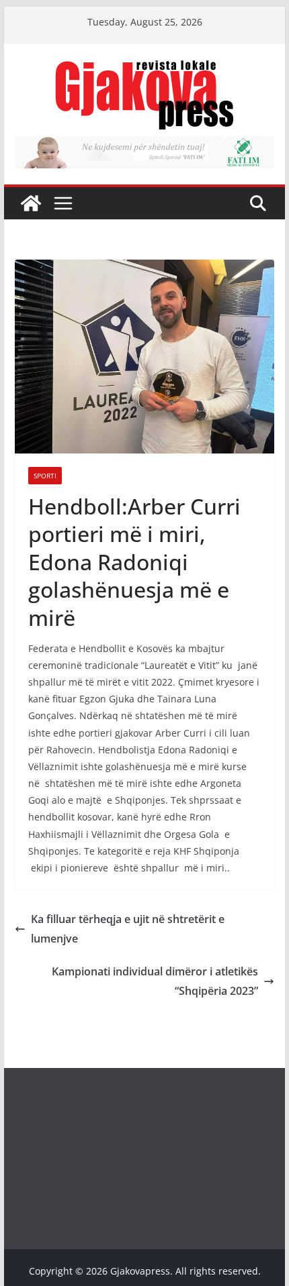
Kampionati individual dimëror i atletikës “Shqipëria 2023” (155, 981)
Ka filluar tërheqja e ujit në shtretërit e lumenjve (127, 929)
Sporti (45, 475)
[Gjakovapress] (31, 203)
